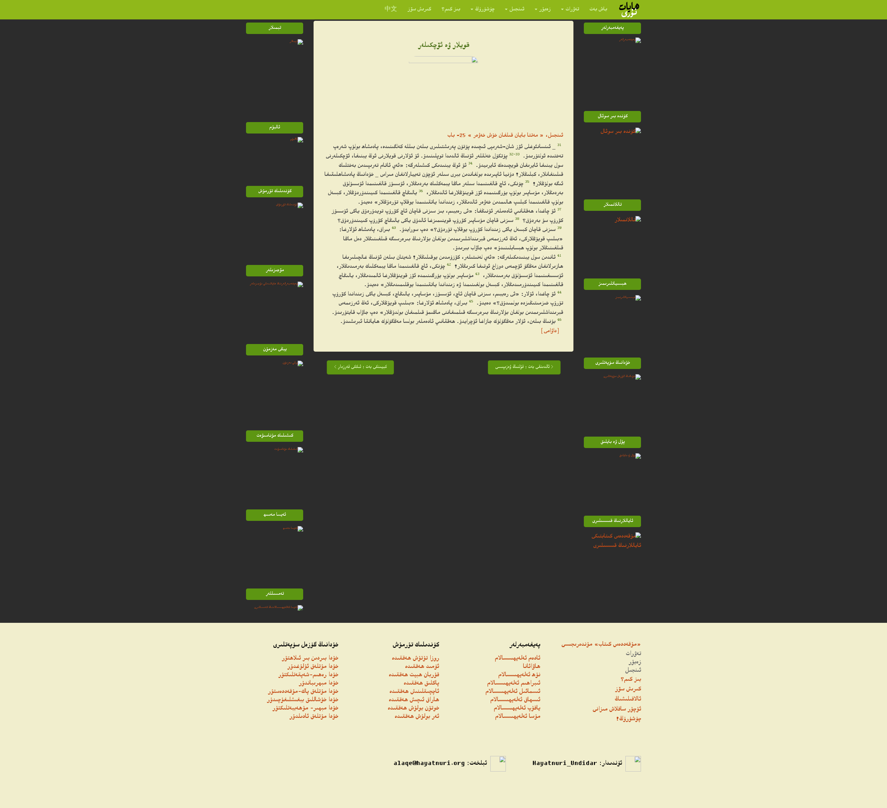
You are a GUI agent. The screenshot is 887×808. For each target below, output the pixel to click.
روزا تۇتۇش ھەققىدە (415, 658)
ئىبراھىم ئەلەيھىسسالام (513, 683)
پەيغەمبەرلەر (524, 645)
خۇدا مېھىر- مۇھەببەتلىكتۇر (305, 708)
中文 (391, 10)
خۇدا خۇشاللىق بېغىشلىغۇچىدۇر (302, 700)
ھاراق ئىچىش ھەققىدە (414, 700)
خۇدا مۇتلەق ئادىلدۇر (313, 717)
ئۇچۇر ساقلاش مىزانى (616, 709)
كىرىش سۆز (419, 10)
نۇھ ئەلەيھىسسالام (519, 675)
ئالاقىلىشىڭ (628, 699)
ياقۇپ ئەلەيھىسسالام (517, 708)
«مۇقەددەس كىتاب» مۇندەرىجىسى (601, 645)
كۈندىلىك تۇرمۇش (416, 645)
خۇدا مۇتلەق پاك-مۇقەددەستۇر (303, 692)
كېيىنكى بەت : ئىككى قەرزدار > (360, 367)
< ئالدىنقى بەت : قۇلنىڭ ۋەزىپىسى (524, 367)
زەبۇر (545, 10)
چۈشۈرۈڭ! (628, 719)
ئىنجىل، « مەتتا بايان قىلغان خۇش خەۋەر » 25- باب (505, 136)
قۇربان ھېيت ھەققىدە (414, 675)
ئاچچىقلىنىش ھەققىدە (414, 692)
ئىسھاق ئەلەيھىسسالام (515, 700)
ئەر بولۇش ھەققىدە (417, 717)
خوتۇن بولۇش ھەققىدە (413, 708)
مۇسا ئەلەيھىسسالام (517, 717)
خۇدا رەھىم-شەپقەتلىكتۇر (308, 675)
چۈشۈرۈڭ (484, 10)
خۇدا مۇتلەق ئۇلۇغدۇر (312, 667)
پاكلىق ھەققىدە (421, 683)
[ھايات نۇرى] (629, 9)
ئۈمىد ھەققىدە (422, 667)
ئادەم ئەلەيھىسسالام (517, 658)
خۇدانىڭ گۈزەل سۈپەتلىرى (305, 645)
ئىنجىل (516, 10)
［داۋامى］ (550, 331)
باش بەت (598, 10)
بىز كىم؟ (450, 10)
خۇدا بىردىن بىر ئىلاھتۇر (310, 658)
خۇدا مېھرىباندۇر (318, 683)
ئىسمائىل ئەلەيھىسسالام (512, 692)
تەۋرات (572, 10)
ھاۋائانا (531, 667)
